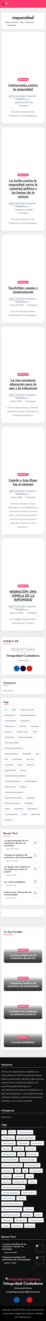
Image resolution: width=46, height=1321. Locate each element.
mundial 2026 (10, 770)
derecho (22, 726)
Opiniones (23, 79)
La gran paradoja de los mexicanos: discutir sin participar (16, 843)
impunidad (26, 754)
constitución (10, 721)
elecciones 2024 (12, 743)
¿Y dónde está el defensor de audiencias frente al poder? (17, 869)
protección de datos (13, 798)
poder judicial (31, 781)
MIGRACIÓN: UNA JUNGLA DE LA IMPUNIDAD (23, 595)
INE (6, 759)
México (23, 770)
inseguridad (17, 759)
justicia (29, 759)
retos (7, 809)
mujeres (30, 765)
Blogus (40, 1313)
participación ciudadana (15, 776)
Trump (24, 814)
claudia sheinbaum (28, 715)
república (29, 803)
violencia (9, 820)
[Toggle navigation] (3, 3)
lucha (20, 765)
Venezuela (35, 814)
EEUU (35, 732)
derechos (35, 726)
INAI (37, 754)
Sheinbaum (32, 809)
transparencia (11, 814)
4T (6, 710)
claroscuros (10, 715)
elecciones (9, 737)
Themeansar (25, 1317)
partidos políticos (12, 781)
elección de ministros (14, 748)
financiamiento (11, 754)
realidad (30, 798)
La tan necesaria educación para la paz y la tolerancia (23, 384)
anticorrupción (27, 710)
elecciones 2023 (25, 737)
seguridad (18, 809)
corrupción (25, 721)
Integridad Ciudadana (23, 1284)
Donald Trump (22, 732)
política (23, 787)
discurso (8, 732)
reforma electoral (12, 803)
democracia (10, 726)
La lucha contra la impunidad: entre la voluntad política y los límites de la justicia (23, 188)
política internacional (14, 792)
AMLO (14, 710)
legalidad (9, 765)
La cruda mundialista (14, 882)
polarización (10, 787)
